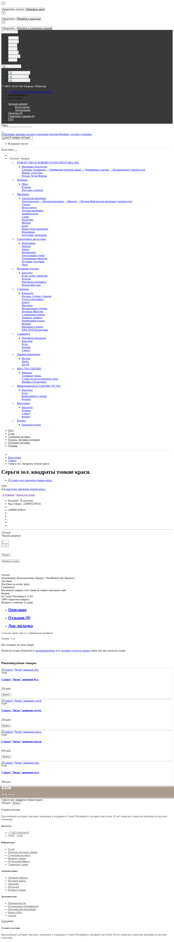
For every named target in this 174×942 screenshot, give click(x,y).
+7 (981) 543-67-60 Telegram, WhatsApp (30, 92)
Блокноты (27, 293)
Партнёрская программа (22, 909)
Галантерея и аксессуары (31, 239)
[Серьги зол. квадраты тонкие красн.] (30, 480)
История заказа (17, 880)
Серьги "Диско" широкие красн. (22, 741)
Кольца (26, 416)
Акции (12, 915)
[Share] (6, 794)
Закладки (13, 883)
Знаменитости (30, 213)
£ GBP (13, 48)
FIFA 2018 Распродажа (35, 329)
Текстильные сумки (33, 255)
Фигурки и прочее (32, 190)
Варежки (27, 372)
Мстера (26, 358)
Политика (27, 219)
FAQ (11, 430)
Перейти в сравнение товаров (34, 28)
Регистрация (22, 107)
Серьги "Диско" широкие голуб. (21, 710)
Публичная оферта (19, 861)
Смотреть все (137, 169)
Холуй (25, 364)
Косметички (29, 252)
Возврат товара (17, 858)
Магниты (27, 305)
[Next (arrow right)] (6, 797)
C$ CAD (14, 41)
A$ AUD (13, 38)
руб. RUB (14, 56)
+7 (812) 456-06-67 (18, 832)
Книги (25, 302)
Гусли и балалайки (33, 299)
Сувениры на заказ (19, 436)
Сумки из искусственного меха (40, 378)
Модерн (26, 222)
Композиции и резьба (34, 396)
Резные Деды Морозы (34, 175)
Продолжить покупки (13, 9)
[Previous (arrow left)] (2, 797)
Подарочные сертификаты (23, 906)
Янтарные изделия (28, 268)
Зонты (25, 249)
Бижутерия (23, 403)
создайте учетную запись (75, 650)
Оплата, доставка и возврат (24, 439)
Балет (25, 225)
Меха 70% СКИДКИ (29, 368)
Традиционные (30, 201)
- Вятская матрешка (52, 201)
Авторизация (22, 110)
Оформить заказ (35, 9)
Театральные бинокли (34, 258)
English (24, 76)
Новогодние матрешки (35, 228)
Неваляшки (28, 231)
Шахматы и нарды (32, 326)
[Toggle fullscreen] (9, 794)
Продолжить (9, 19)
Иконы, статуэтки (32, 172)
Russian (24, 72)
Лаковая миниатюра (28, 354)
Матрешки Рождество (34, 166)
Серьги (26, 350)
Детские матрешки (33, 210)
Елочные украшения (34, 169)
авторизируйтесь (45, 650)
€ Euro (13, 45)
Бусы (25, 344)
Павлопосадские (31, 424)
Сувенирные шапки (33, 314)
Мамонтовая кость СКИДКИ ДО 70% (39, 385)
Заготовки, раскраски (34, 235)
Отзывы (13, 445)
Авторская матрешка (34, 198)
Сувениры (23, 289)
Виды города (29, 207)
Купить (6, 555)
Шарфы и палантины (34, 381)
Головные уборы (31, 375)
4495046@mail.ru (18, 95)
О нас (11, 433)
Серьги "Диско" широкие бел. (20, 679)
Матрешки (23, 194)
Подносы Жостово (32, 311)
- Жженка (71, 201)
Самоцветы (23, 333)
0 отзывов (7, 494)
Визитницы (28, 243)
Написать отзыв (25, 494)
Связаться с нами (18, 864)
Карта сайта (15, 912)
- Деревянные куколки (95, 169)
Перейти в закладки (28, 18)
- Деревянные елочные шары (63, 169)
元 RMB (13, 52)
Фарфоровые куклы (33, 320)
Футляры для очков (33, 261)
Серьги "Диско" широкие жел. (20, 772)
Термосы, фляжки (32, 317)
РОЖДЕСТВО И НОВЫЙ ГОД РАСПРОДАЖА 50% (48, 162)
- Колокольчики (119, 169)
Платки (21, 420)
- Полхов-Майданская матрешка (97, 201)
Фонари (26, 323)
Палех (25, 361)
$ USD (13, 60)
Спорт (25, 216)
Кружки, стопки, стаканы (36, 296)
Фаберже (22, 179)
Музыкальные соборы (34, 308)
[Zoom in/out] (13, 794)
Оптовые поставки (19, 442)
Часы (25, 264)
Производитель (17, 903)
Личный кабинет (18, 877)
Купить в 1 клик (11, 561)
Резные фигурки (31, 285)
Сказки (26, 204)
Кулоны (26, 187)
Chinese (24, 80)
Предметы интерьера (34, 281)
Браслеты (27, 272)
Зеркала (26, 246)
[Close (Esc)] (2, 794)
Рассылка (13, 886)
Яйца (25, 184)
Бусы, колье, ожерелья (34, 275)
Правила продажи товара (22, 852)
